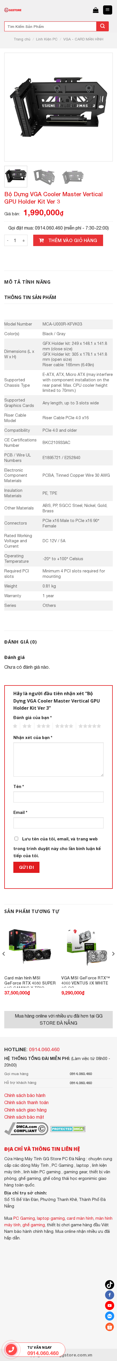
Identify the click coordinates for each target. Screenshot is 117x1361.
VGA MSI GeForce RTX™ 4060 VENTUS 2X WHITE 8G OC (85, 981)
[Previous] (16, 107)
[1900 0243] (11, 1349)
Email (20, 812)
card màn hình (80, 1218)
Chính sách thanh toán (26, 1102)
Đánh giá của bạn (32, 717)
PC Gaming (24, 1218)
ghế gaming (33, 1224)
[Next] (100, 107)
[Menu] (107, 10)
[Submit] (102, 26)
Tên (18, 786)
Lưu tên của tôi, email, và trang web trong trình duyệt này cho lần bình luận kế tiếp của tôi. (57, 847)
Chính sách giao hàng (25, 1109)
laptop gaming (51, 1218)
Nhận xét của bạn (32, 737)
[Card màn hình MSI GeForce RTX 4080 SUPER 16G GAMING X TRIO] (30, 946)
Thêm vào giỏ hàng (72, 240)
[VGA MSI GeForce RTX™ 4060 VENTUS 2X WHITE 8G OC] (87, 946)
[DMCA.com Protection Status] (67, 1128)
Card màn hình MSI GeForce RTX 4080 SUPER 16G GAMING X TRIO (30, 981)
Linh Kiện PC (47, 39)
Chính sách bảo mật (24, 1117)
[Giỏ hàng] (96, 10)
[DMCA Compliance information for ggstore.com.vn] (26, 1128)
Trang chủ (22, 39)
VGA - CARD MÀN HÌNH (83, 39)
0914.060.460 (44, 1049)
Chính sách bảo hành (24, 1095)
